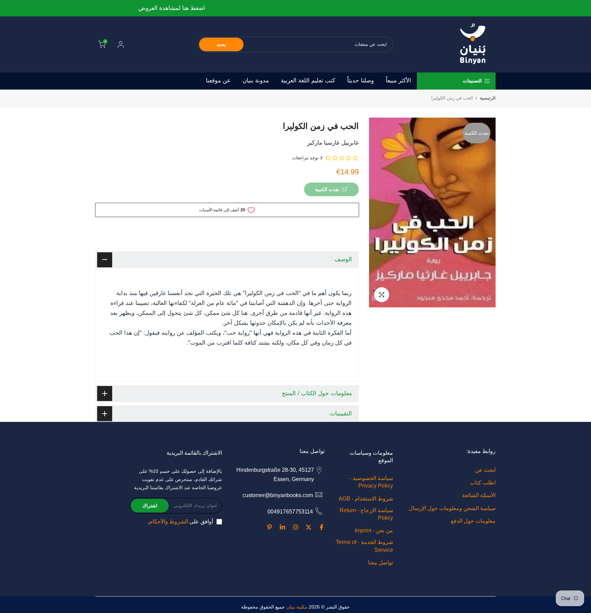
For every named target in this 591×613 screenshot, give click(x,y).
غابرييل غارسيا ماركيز (333, 142)
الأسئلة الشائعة (479, 495)
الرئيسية (488, 98)
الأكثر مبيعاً (398, 80)
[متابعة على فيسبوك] (321, 527)
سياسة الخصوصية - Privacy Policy (371, 482)
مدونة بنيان (255, 80)
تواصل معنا (380, 562)
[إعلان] (295, 8)
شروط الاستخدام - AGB (366, 499)
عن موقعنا (218, 80)
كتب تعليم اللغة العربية (308, 80)
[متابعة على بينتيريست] (269, 527)
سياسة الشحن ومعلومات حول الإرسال (452, 508)
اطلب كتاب (483, 482)
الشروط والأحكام (168, 521)
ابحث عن (485, 470)
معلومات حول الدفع (473, 521)
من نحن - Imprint (374, 530)
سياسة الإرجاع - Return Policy (366, 514)
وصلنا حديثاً (360, 80)
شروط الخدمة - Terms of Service (364, 545)
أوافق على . (180, 521)
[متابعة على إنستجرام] (295, 527)
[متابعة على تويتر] (308, 527)
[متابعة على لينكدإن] (282, 527)
